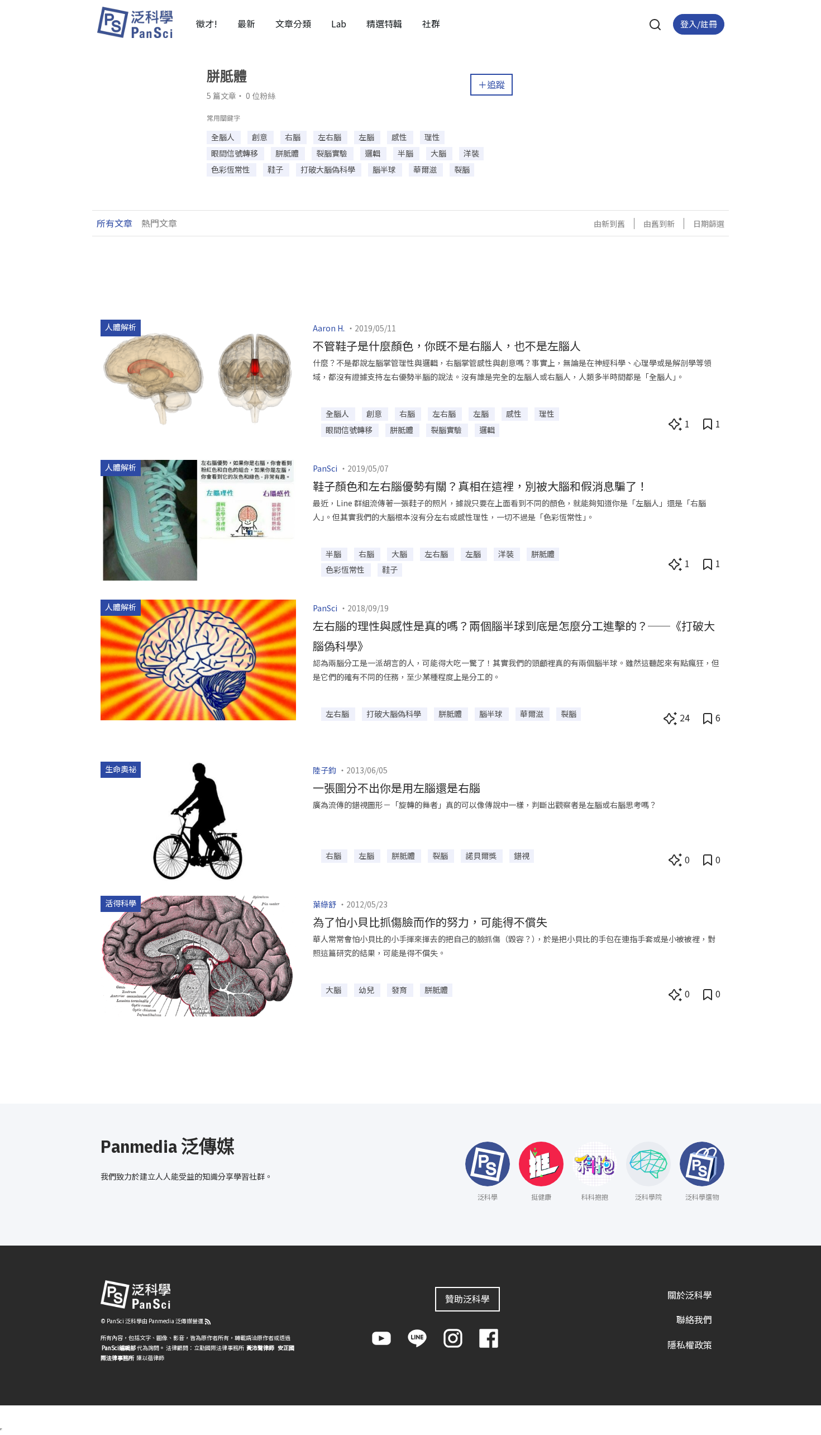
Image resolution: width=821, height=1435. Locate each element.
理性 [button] (432, 136)
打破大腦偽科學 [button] (328, 169)
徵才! (206, 23)
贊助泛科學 (467, 1298)
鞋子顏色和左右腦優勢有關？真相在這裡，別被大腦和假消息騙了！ (480, 486)
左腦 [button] (367, 136)
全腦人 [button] (223, 136)
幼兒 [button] (367, 989)
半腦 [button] (406, 153)
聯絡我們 (694, 1319)
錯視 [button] (521, 855)
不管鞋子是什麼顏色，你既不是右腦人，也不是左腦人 (447, 346)
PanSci (325, 468)
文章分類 (293, 23)
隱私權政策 (689, 1344)
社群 (431, 23)
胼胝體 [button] (287, 153)
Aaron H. (329, 328)
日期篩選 (708, 223)
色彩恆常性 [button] (231, 169)
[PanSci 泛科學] (135, 22)
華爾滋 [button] (425, 169)
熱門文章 (159, 223)
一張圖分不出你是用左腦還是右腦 (396, 788)
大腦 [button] (439, 153)
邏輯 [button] (373, 153)
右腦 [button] (293, 136)
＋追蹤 (491, 84)
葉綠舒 (324, 904)
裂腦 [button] (462, 169)
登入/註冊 (698, 24)
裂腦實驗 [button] (332, 153)
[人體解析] (198, 379)
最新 (246, 23)
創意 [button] (260, 136)
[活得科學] (198, 954)
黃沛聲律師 (260, 1347)
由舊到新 (659, 223)
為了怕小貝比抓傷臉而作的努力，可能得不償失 (430, 922)
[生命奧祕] (198, 820)
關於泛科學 (689, 1294)
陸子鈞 (324, 770)
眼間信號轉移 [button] (235, 153)
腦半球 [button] (385, 169)
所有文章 (114, 223)
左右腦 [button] (330, 136)
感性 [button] (400, 136)
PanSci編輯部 (119, 1347)
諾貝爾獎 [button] (481, 855)
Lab (338, 23)
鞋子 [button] (276, 169)
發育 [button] (400, 989)
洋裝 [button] (471, 153)
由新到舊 (609, 223)
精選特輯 (384, 23)
